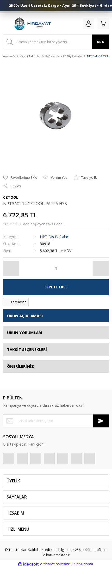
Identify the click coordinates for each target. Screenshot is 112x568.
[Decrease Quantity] (11, 268)
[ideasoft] (28, 564)
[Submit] (101, 420)
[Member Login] (88, 23)
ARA (100, 41)
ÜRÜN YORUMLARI (24, 332)
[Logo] (32, 23)
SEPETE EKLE (56, 287)
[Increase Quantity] (101, 268)
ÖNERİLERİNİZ (20, 366)
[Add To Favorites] (20, 177)
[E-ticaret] (55, 564)
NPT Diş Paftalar (54, 236)
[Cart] (103, 23)
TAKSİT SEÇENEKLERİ (27, 349)
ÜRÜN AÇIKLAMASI (25, 315)
